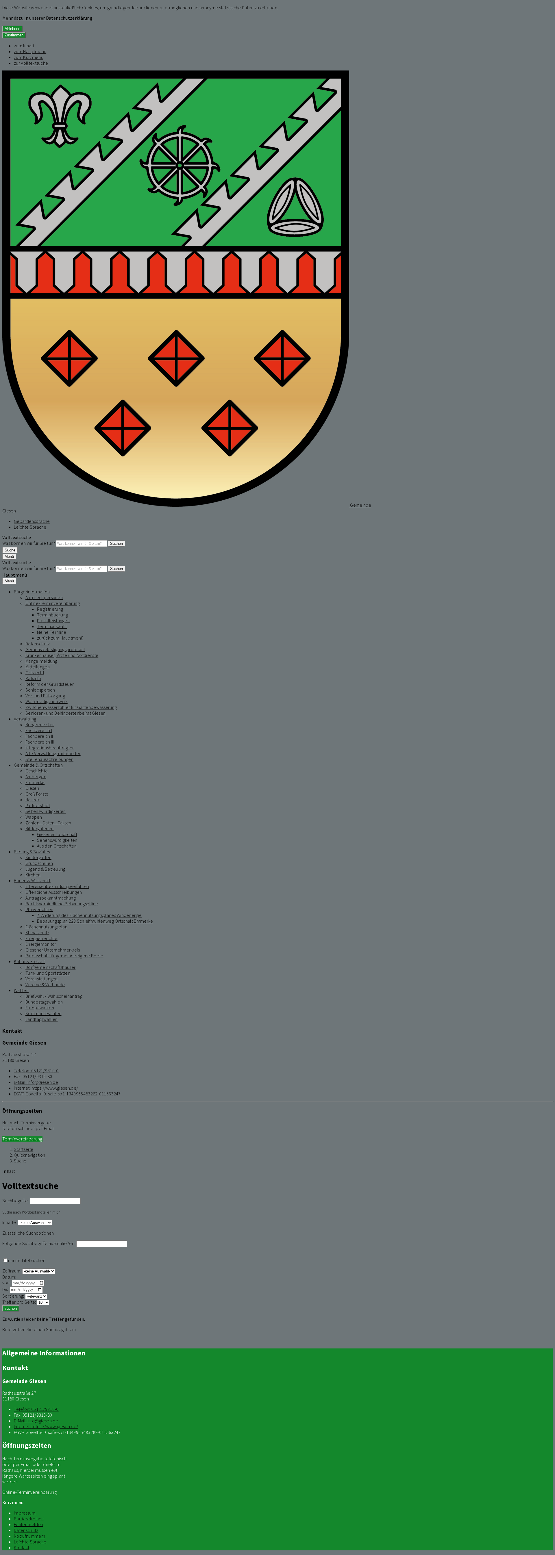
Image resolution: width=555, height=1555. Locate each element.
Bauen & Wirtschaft (32, 880)
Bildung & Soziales (32, 851)
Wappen (33, 817)
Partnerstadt (37, 805)
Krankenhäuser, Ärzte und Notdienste (61, 655)
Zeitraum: (11, 1271)
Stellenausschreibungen (49, 759)
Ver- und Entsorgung (45, 695)
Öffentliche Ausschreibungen (53, 892)
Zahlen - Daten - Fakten (48, 823)
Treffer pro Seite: (19, 1302)
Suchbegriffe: (15, 1200)
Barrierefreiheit (29, 1518)
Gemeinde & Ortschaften (38, 765)
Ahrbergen (35, 776)
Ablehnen (12, 29)
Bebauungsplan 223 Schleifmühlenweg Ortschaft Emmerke (95, 921)
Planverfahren (39, 909)
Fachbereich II (39, 736)
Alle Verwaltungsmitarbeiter (53, 753)
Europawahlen (39, 1007)
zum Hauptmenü (30, 51)
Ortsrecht (34, 672)
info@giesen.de (36, 1082)
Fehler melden (28, 1524)
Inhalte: (9, 1222)
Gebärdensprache (32, 521)
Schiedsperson (40, 690)
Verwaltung (25, 719)
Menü (9, 556)
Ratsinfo (33, 678)
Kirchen (32, 875)
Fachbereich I (38, 730)
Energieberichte (41, 938)
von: (6, 1282)
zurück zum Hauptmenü (60, 638)
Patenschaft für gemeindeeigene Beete (64, 955)
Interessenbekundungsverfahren (57, 886)
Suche (20, 1161)
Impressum (25, 1513)
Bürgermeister (39, 724)
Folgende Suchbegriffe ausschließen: (38, 1243)
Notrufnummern (29, 1536)
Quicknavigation (29, 1155)
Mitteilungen (37, 667)
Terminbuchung (52, 615)
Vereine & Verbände (45, 984)
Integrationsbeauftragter (49, 747)
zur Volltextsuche (31, 63)
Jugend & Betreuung (45, 869)
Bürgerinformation (32, 591)
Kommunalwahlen (43, 1013)
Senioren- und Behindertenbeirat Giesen (65, 713)
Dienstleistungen (53, 620)
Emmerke (35, 782)
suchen (11, 1308)
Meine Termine (51, 632)
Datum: (9, 1277)
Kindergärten (38, 857)
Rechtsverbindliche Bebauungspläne (61, 903)
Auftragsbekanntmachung (50, 898)
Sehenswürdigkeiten (45, 811)
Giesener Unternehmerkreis (52, 950)
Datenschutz (37, 643)
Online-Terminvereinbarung (52, 603)
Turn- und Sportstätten (47, 973)
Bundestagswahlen (44, 1002)
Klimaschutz (37, 932)
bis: (5, 1289)
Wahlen (21, 990)
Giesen (32, 788)
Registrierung (50, 609)
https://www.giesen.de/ (46, 1088)
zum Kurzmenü (28, 57)
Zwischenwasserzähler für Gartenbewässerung (71, 707)
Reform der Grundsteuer (49, 684)
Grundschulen (39, 863)
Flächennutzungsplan (46, 927)
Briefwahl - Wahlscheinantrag (53, 996)
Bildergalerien (39, 828)
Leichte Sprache (30, 527)
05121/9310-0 (36, 1070)
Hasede (32, 799)
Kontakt (21, 1547)
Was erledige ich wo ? (46, 701)
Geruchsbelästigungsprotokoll (55, 649)
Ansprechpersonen (44, 597)
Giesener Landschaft (57, 834)
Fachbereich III (39, 742)
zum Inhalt (24, 46)
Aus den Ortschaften (57, 846)
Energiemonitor (40, 944)
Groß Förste (37, 794)
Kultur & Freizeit (29, 961)
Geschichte (36, 771)
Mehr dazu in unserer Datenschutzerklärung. (47, 18)
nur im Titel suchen (26, 1260)
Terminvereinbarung (22, 1139)
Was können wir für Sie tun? (28, 543)
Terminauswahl (52, 626)
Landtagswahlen (41, 1019)
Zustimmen (14, 35)
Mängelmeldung (41, 661)
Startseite (23, 1149)
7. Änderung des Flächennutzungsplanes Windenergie (89, 915)
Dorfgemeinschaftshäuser (50, 967)
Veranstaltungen (41, 979)
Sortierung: (13, 1296)
